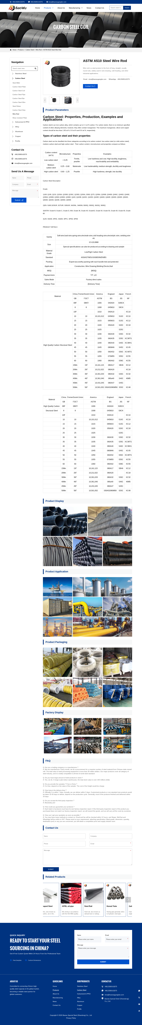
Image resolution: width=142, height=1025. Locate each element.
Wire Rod (39, 50)
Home (14, 50)
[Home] (18, 8)
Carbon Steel (30, 50)
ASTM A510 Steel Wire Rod (52, 50)
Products (21, 50)
